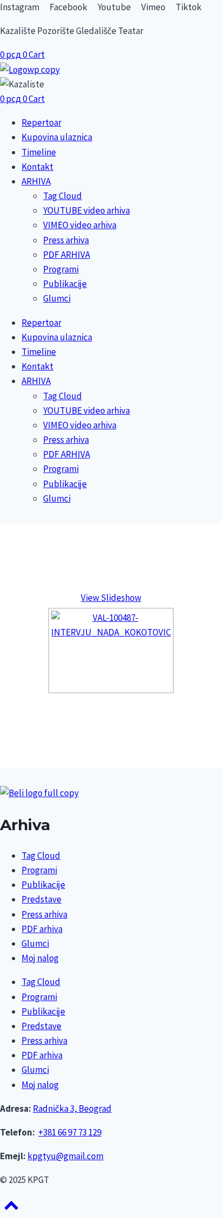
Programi (61, 269)
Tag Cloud (62, 196)
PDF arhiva (42, 929)
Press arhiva (66, 240)
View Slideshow (111, 598)
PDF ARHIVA (66, 255)
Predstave (41, 899)
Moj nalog (40, 958)
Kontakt (37, 167)
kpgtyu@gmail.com (65, 1156)
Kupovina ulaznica (57, 137)
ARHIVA (36, 181)
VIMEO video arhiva (79, 225)
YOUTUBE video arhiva (86, 210)
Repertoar (41, 122)
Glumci (57, 298)
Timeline (39, 152)
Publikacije (65, 284)
